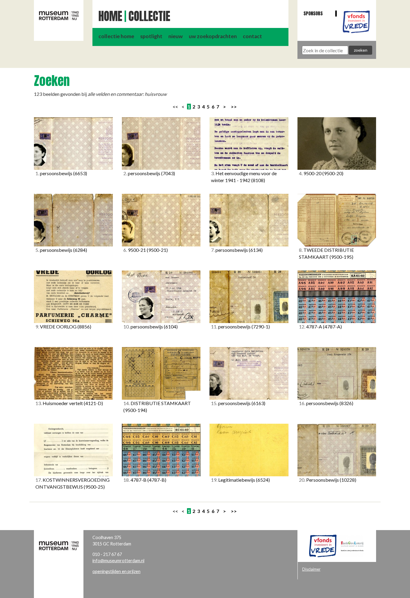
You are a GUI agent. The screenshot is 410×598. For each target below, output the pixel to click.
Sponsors (313, 13)
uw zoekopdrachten (213, 36)
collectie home (116, 36)
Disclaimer (311, 569)
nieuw (175, 36)
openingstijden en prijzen (116, 571)
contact (252, 36)
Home (110, 16)
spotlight (151, 36)
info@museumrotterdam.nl (118, 560)
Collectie (149, 16)
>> (234, 106)
